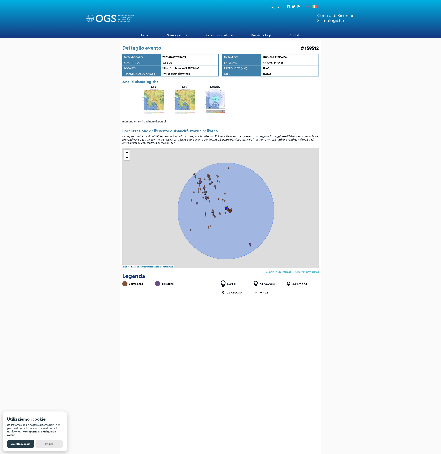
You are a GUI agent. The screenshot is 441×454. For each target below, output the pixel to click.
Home (144, 35)
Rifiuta (49, 444)
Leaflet (126, 267)
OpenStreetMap (149, 267)
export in (306, 271)
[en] (306, 6)
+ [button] (127, 152)
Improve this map (165, 267)
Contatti (295, 35)
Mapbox (136, 267)
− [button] (127, 157)
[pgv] (184, 113)
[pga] (153, 113)
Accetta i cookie (20, 444)
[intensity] (214, 113)
